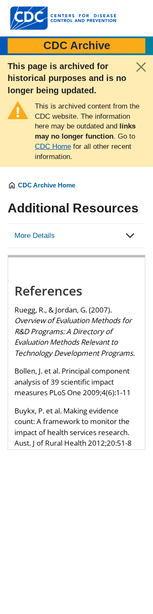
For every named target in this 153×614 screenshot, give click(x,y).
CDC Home (53, 146)
